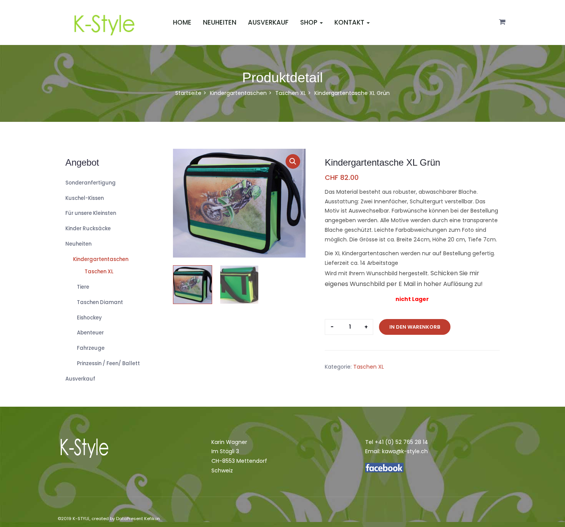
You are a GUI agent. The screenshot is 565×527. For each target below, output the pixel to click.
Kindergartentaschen (238, 93)
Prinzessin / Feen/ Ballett (108, 363)
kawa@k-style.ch (405, 451)
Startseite (188, 93)
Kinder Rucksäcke (88, 228)
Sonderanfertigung (90, 182)
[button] (502, 22)
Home (182, 22)
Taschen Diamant (100, 302)
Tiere (83, 287)
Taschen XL (290, 93)
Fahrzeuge (91, 348)
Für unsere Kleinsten (90, 213)
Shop (474, 4)
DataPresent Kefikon (138, 518)
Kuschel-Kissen (84, 198)
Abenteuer (90, 332)
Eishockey (89, 317)
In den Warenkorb (414, 327)
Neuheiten (219, 22)
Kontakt (350, 22)
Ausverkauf (268, 22)
